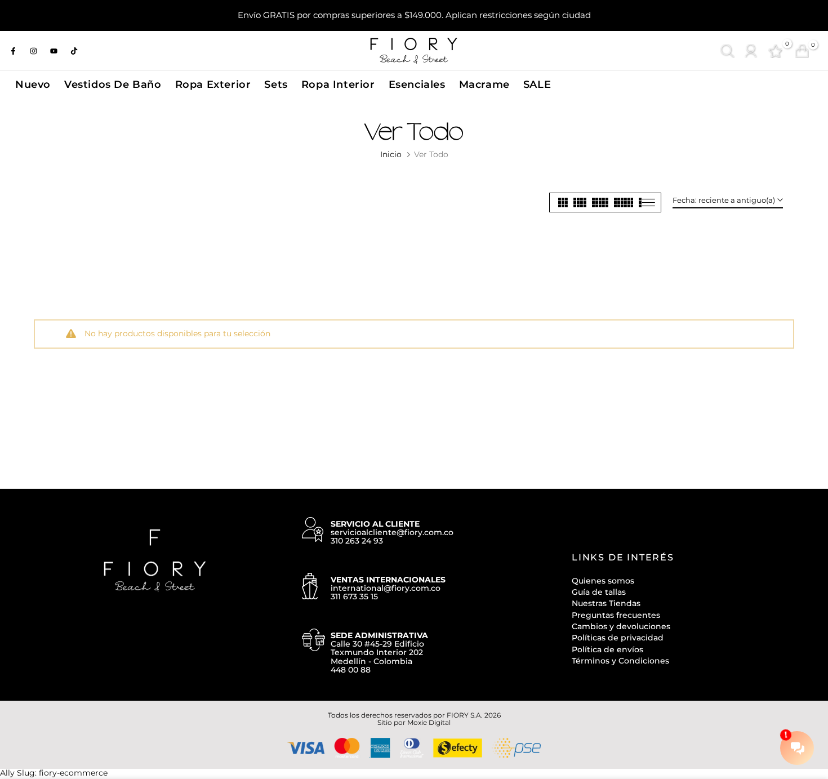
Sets (275, 84)
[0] (775, 51)
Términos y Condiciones (620, 661)
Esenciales (417, 84)
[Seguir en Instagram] (33, 50)
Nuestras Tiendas (606, 603)
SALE (537, 84)
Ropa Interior (338, 84)
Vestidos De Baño (113, 84)
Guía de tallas (599, 592)
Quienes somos (603, 581)
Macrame (484, 84)
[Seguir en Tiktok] (73, 50)
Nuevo (33, 84)
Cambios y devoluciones (621, 626)
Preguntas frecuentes (616, 615)
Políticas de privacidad (618, 638)
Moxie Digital (429, 722)
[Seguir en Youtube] (53, 50)
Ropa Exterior (213, 84)
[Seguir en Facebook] (12, 50)
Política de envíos (607, 649)
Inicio (391, 154)
